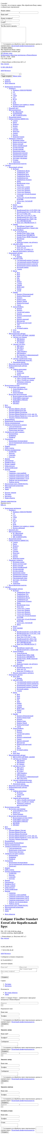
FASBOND (12, 451)
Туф (18, 324)
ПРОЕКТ (16, 403)
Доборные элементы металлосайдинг (24, 382)
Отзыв (3, 1122)
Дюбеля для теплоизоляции (18, 480)
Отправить (5, 977)
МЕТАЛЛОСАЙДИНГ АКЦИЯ (24, 335)
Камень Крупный (23, 303)
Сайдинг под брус (19, 344)
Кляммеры (12, 435)
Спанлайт (12, 455)
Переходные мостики (16, 430)
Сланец (19, 269)
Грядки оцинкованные (12, 423)
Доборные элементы (16, 138)
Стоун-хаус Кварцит (24, 192)
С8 (14, 92)
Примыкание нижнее (20, 154)
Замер (7, 489)
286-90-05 (6, 67)
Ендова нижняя (18, 149)
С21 (14, 97)
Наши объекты (10, 498)
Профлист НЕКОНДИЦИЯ (22, 90)
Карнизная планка (19, 151)
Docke (19, 375)
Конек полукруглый (19, 142)
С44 (14, 101)
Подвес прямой (10, 464)
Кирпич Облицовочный (25, 294)
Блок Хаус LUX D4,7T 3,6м (26, 215)
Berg (18, 273)
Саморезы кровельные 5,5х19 (19, 478)
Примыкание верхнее (20, 153)
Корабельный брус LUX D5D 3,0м (28, 210)
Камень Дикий (22, 301)
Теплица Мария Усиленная (18, 412)
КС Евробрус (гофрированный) (27, 355)
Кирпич (19, 298)
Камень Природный (23, 296)
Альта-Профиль (18, 230)
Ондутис (12, 457)
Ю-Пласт (16, 169)
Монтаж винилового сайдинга (23, 251)
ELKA (15, 205)
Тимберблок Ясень (23, 171)
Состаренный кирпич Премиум (27, 262)
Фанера (7, 459)
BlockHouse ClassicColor (25, 226)
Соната (15, 120)
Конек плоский (18, 144)
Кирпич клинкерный (24, 315)
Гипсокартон (9, 460)
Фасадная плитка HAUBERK (19, 364)
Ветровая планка (18, 140)
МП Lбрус (20, 346)
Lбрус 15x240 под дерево (25, 380)
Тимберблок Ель (22, 178)
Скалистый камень (23, 312)
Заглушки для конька (20, 158)
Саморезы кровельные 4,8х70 (19, 476)
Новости (8, 81)
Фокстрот (16, 131)
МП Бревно (21, 339)
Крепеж (7, 469)
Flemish (19, 285)
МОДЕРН (16, 401)
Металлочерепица (15, 110)
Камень (19, 256)
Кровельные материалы (13, 86)
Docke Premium (18, 392)
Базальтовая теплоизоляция (18, 441)
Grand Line (20, 373)
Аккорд (15, 133)
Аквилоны (16, 162)
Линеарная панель (19, 362)
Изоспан (12, 453)
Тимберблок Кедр (23, 174)
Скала (19, 305)
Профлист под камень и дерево (23, 104)
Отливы (15, 160)
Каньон (19, 308)
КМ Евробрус (21, 353)
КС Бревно (20, 342)
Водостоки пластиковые (17, 387)
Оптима (15, 129)
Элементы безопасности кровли (16, 425)
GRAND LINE (18, 244)
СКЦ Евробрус (22, 351)
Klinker (19, 281)
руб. (3, 505)
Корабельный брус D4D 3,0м (26, 219)
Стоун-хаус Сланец (23, 187)
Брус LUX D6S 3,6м (23, 213)
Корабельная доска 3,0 (24, 246)
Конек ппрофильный (20, 146)
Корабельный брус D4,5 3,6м (26, 217)
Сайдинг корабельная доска (22, 358)
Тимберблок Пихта (23, 176)
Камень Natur (21, 299)
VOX (14, 330)
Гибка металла (10, 466)
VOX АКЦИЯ (18, 206)
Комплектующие (18, 137)
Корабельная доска (23, 183)
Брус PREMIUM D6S (24, 221)
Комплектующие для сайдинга (27, 242)
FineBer (15, 224)
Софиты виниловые (19, 369)
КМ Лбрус (20, 348)
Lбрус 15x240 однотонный (26, 378)
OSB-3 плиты (9, 448)
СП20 (15, 95)
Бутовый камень (22, 328)
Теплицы (8, 407)
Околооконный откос (20, 156)
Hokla (19, 181)
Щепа (19, 203)
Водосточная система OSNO (22, 396)
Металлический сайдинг (17, 333)
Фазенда (15, 124)
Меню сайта (17, 76)
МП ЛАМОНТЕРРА (20, 115)
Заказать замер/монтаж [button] (8, 501)
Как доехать (5, 64)
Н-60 (14, 103)
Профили (12, 437)
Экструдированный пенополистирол (21, 443)
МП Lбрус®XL (22, 357)
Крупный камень (22, 267)
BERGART (20, 287)
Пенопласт (12, 444)
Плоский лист (13, 108)
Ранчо (15, 122)
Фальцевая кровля (15, 117)
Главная (7, 80)
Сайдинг (8, 165)
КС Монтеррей (18, 112)
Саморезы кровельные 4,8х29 (19, 475)
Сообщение (5, 1041)
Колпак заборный (19, 106)
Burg (18, 274)
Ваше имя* (4, 1034)
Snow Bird (16, 255)
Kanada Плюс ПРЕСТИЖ (25, 233)
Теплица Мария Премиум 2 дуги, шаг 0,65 (23, 416)
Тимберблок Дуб (22, 172)
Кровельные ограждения (17, 428)
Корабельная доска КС (24, 360)
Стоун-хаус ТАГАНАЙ (24, 201)
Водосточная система (12, 385)
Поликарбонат (10, 419)
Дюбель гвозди (14, 482)
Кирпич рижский (23, 319)
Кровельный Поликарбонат (14, 421)
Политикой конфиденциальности (23, 46)
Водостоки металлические (18, 394)
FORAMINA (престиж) (21, 398)
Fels (18, 278)
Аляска (19, 240)
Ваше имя (4, 1012)
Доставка (8, 494)
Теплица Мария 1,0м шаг (17, 409)
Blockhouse (20, 239)
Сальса (15, 128)
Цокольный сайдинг (16, 253)
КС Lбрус (20, 349)
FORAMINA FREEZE (20, 400)
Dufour (19, 289)
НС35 (15, 99)
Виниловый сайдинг (16, 167)
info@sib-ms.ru (6, 70)
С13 (14, 94)
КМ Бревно (21, 341)
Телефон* (4, 1037)
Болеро (15, 126)
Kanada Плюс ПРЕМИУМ (26, 235)
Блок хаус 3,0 (21, 247)
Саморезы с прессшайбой (17, 473)
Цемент (7, 446)
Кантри (15, 135)
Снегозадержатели (15, 426)
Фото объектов (10, 83)
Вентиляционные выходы (17, 163)
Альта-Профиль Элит (20, 389)
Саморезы (12, 471)
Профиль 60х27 (10, 462)
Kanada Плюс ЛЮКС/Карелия (27, 237)
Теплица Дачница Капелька (18, 417)
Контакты (8, 496)
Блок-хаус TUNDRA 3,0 (25, 249)
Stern (18, 280)
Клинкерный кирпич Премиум (27, 265)
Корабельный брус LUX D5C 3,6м (28, 212)
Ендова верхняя (18, 147)
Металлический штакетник (14, 485)
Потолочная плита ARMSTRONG (16, 484)
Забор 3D (8, 487)
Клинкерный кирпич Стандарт (27, 264)
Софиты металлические (21, 376)
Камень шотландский (24, 323)
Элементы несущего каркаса (14, 432)
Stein (18, 276)
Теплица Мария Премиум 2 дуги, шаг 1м (23, 414)
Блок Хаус (20, 185)
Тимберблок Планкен (24, 180)
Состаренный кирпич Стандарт (27, 260)
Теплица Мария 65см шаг (17, 410)
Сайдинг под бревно (20, 337)
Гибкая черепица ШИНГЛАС (19, 119)
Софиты (11, 367)
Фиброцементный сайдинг (18, 366)
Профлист (12, 88)
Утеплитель (9, 439)
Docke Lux (16, 391)
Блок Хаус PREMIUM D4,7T (26, 222)
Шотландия (21, 321)
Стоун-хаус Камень (23, 188)
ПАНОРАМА (17, 113)
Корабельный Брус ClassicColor (27, 228)
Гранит (19, 317)
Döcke (15, 208)
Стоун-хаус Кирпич (23, 190)
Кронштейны (13, 434)
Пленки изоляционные (12, 450)
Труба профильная (11, 468)
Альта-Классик (22, 231)
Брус (6, 405)
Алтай (19, 290)
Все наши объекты (11, 992)
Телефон (4, 1016)
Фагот (19, 326)
